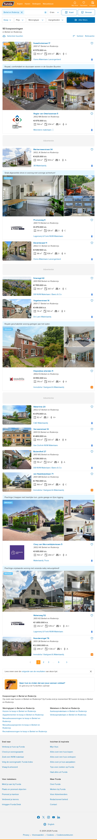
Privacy (26, 835)
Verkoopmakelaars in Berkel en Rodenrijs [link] (68, 715)
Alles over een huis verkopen (63, 757)
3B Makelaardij (39, 165)
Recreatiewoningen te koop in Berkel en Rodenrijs (25, 731)
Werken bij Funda (57, 789)
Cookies (50, 835)
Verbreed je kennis (10, 799)
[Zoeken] (45, 12)
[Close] (21, 12)
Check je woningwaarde (12, 752)
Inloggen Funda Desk (11, 804)
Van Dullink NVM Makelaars (45, 445)
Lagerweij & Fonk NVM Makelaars (48, 236)
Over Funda (55, 784)
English (51, 824)
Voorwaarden (38, 835)
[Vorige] (30, 662)
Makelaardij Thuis (41, 560)
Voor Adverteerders (58, 794)
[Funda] (8, 4)
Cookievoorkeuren (65, 835)
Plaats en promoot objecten (14, 789)
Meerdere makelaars (42, 130)
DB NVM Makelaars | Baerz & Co (47, 294)
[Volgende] (66, 662)
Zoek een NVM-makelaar (13, 757)
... (53, 662)
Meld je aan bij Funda (11, 784)
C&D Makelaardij (40, 423)
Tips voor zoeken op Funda (62, 767)
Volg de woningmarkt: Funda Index (17, 762)
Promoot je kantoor (10, 794)
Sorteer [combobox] (85, 36)
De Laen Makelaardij (42, 316)
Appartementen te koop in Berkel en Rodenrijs (23, 715)
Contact (53, 804)
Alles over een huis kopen (61, 752)
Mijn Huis (54, 747)
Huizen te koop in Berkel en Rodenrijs (19, 711)
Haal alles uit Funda (58, 772)
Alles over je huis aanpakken (62, 762)
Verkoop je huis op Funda (13, 747)
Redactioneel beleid (59, 799)
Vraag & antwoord (10, 767)
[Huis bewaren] (91, 43)
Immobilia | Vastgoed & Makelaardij (48, 387)
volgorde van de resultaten (33, 671)
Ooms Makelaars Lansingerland (47, 59)
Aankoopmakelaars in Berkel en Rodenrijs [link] (68, 711)
